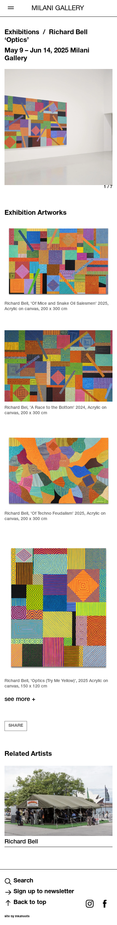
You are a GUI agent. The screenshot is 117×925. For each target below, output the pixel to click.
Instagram (89, 903)
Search (23, 881)
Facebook (104, 903)
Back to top (30, 903)
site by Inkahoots (16, 916)
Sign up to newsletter (44, 892)
